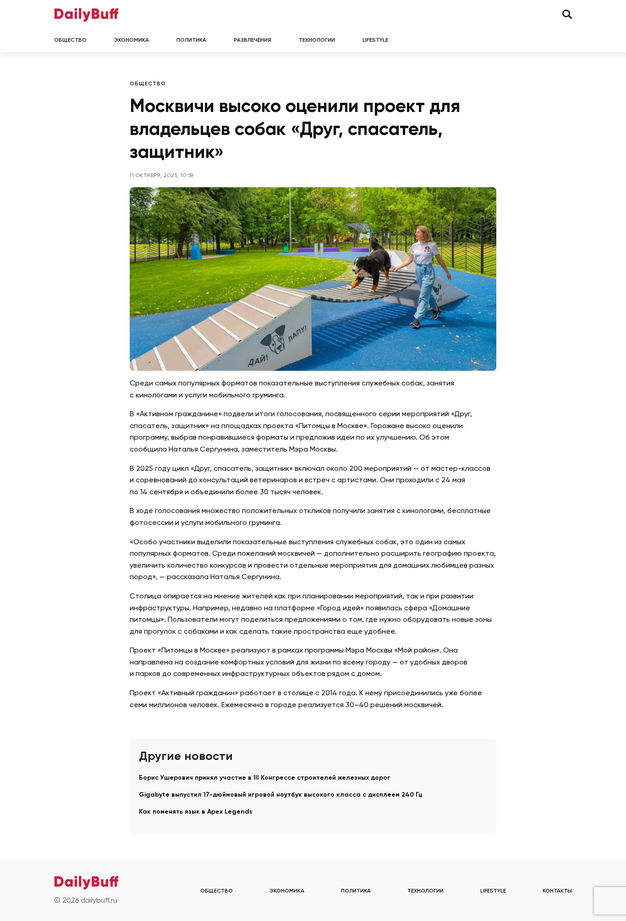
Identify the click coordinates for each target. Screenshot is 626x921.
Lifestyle (375, 40)
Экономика (131, 40)
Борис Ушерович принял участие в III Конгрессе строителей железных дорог (264, 778)
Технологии (317, 40)
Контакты (557, 891)
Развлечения (252, 40)
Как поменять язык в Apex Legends (195, 812)
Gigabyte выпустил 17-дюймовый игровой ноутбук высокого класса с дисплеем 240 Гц (281, 795)
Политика (191, 40)
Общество (70, 40)
